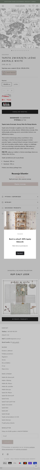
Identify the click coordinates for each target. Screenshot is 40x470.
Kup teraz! (20, 253)
